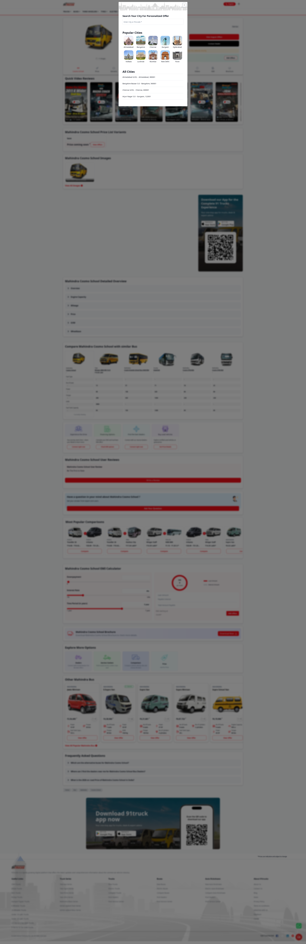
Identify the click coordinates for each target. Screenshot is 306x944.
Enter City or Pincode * (133, 22)
